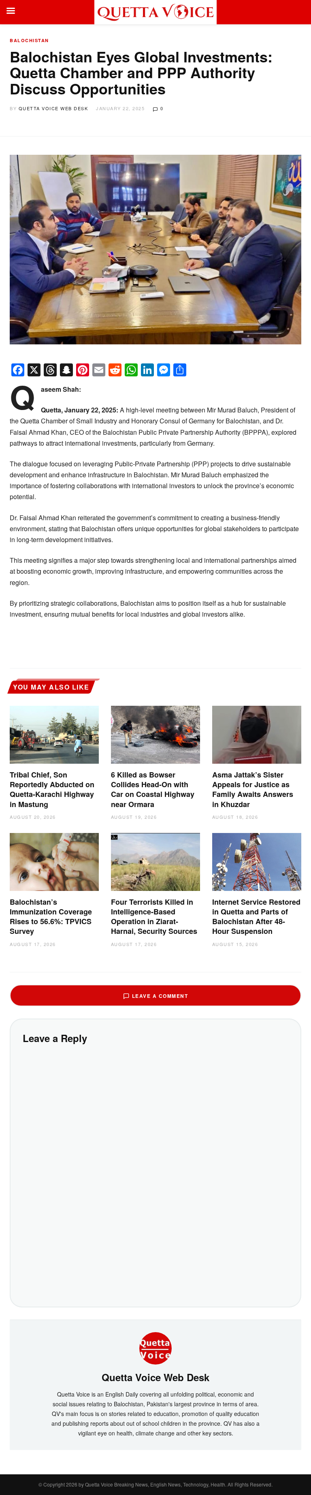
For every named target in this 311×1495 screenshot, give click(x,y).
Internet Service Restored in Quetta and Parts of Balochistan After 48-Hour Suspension (256, 917)
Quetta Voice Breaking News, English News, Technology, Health (155, 1484)
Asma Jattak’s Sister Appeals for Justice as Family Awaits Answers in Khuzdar (252, 789)
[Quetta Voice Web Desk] (155, 1347)
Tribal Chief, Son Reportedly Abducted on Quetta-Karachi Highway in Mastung (52, 789)
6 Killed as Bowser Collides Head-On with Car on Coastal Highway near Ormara (152, 789)
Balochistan (29, 40)
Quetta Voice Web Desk (53, 108)
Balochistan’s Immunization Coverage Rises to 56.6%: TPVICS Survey (51, 917)
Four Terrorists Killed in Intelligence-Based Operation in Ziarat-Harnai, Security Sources (154, 917)
